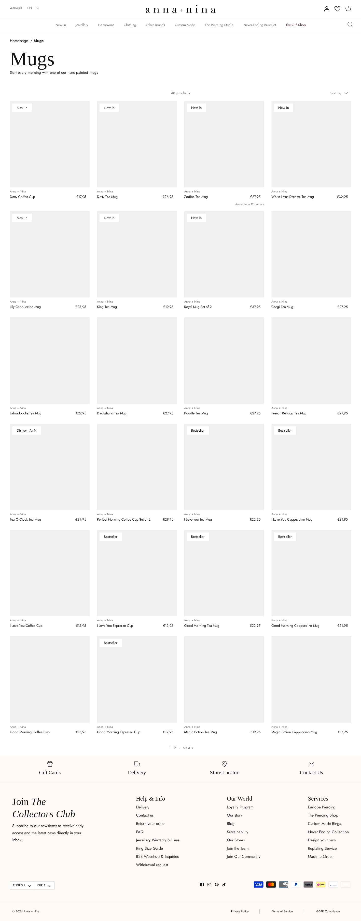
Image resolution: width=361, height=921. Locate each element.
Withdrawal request (152, 865)
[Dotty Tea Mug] (137, 144)
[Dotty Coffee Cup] (50, 144)
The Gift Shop (296, 24)
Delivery (142, 807)
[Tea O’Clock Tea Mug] (50, 467)
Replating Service (322, 848)
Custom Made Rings (324, 823)
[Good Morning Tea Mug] (224, 573)
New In (61, 24)
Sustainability (237, 832)
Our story (234, 815)
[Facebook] (202, 884)
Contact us (144, 815)
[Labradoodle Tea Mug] (50, 360)
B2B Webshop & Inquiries (157, 856)
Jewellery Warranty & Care (157, 840)
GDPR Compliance (328, 911)
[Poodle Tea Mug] (224, 360)
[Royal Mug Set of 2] (224, 254)
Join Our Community (243, 856)
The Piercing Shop (323, 815)
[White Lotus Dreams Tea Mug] (311, 144)
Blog (231, 823)
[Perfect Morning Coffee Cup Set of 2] (137, 467)
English (19, 885)
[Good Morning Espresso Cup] (137, 679)
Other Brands (155, 24)
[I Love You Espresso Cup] (137, 573)
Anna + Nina (32, 911)
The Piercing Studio (219, 24)
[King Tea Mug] (137, 254)
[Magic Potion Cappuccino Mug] (311, 679)
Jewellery (82, 24)
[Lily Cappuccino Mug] (50, 254)
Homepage (19, 41)
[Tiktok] (224, 884)
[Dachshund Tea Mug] (137, 360)
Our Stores (236, 840)
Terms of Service (282, 911)
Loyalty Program (240, 807)
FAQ (140, 832)
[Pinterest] (217, 884)
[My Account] (327, 9)
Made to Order (320, 856)
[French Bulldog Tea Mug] (311, 360)
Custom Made (185, 24)
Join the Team (238, 848)
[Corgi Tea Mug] (311, 254)
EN (29, 7)
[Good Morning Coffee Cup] (50, 679)
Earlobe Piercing (321, 807)
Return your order (150, 823)
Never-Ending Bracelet (259, 24)
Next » (188, 748)
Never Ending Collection (328, 832)
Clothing (130, 24)
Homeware (106, 24)
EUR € (41, 885)
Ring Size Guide (149, 848)
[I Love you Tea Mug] (224, 467)
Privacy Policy (240, 911)
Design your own (322, 840)
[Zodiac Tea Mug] (224, 144)
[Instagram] (209, 884)
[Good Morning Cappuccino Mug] (311, 573)
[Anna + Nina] (181, 9)
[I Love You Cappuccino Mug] (311, 467)
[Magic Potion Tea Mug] (224, 679)
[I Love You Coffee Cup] (50, 573)
